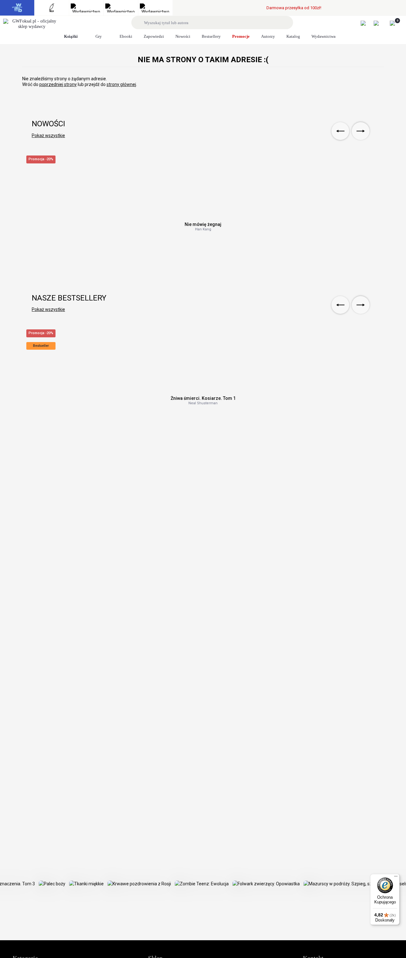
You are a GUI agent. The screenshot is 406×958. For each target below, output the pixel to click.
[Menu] (396, 878)
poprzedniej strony (58, 84)
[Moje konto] (366, 23)
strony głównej (121, 84)
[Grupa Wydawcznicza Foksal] (31, 24)
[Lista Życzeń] (379, 23)
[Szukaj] (139, 22)
